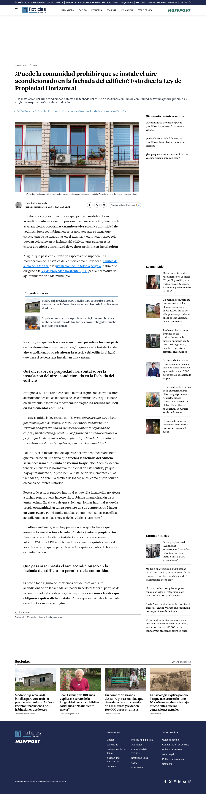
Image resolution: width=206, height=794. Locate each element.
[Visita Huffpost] (179, 10)
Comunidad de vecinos (50, 617)
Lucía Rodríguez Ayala (36, 203)
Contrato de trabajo (157, 2)
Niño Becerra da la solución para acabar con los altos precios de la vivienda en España (71, 111)
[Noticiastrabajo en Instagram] (175, 781)
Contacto (167, 764)
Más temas (137, 767)
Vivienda (31, 617)
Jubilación (137, 744)
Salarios (59, 2)
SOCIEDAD (112, 10)
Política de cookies (172, 749)
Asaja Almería (127, 2)
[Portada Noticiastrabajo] (28, 734)
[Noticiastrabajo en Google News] (189, 781)
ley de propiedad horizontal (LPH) (65, 271)
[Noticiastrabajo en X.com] (170, 781)
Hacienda (111, 766)
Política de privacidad (173, 759)
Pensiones (141, 2)
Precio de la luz (38, 2)
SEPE (134, 762)
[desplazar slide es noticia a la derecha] (190, 2)
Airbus (50, 2)
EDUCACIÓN (127, 10)
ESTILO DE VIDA (145, 10)
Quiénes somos (170, 739)
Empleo (110, 739)
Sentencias (112, 744)
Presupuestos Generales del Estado (94, 2)
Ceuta (115, 2)
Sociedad (19, 617)
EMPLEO (83, 10)
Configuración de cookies (175, 744)
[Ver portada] (34, 10)
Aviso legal (168, 754)
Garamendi (71, 2)
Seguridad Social (140, 757)
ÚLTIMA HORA (67, 10)
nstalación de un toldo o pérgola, (79, 266)
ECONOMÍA (96, 10)
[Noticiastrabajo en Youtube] (184, 781)
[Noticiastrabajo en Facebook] (165, 781)
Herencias (172, 2)
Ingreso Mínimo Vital (142, 739)
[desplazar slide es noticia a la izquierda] (28, 2)
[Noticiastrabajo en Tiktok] (179, 781)
